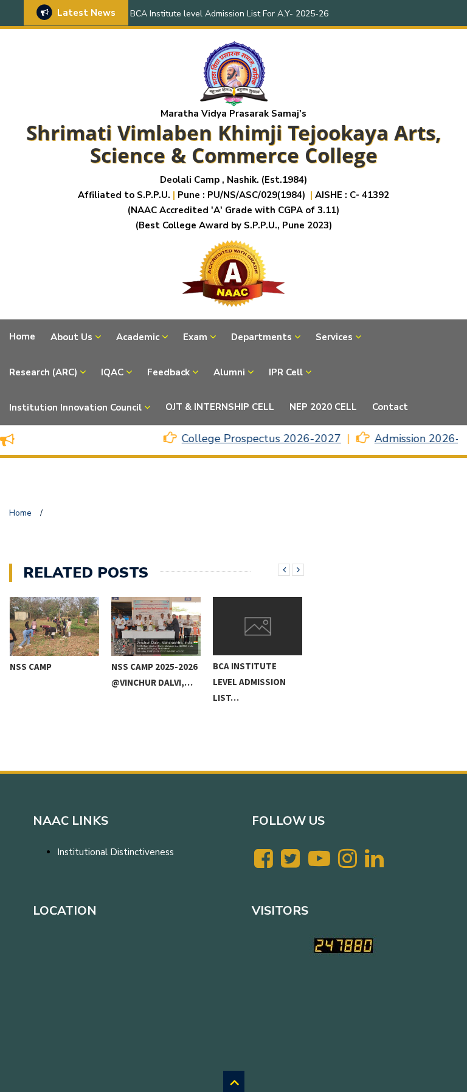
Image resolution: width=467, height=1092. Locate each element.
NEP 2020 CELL (323, 407)
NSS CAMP (31, 666)
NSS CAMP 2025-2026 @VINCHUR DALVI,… (154, 674)
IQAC (112, 372)
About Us (71, 337)
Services (334, 337)
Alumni (229, 372)
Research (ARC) (43, 372)
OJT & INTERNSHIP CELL (219, 407)
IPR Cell (286, 372)
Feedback (168, 372)
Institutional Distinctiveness (115, 852)
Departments (261, 337)
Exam (195, 337)
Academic (137, 337)
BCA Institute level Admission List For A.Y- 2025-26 (229, 13)
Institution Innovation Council (75, 407)
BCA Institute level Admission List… (249, 681)
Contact (390, 407)
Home (22, 336)
